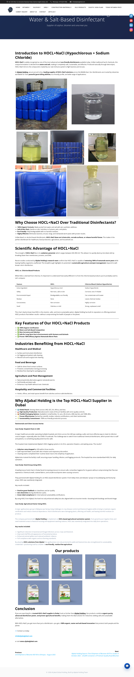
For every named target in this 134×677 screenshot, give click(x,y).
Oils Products (80, 7)
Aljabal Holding (22, 72)
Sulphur (36, 7)
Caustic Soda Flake (95, 7)
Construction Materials (61, 7)
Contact (42, 12)
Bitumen (26, 7)
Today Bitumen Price (114, 7)
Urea (45, 7)
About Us (33, 12)
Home (18, 7)
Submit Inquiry (21, 12)
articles (51, 12)
